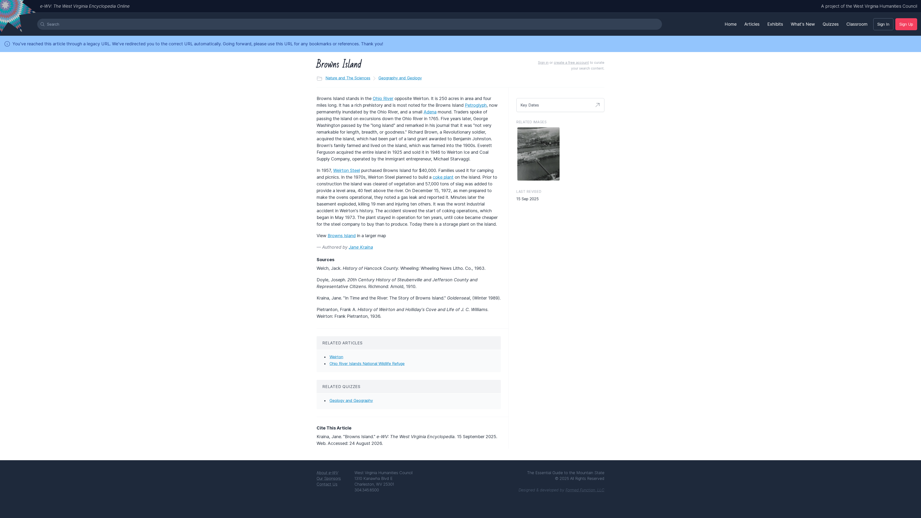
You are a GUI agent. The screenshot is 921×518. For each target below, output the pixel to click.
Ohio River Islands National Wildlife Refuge (367, 363)
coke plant (443, 177)
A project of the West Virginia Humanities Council (869, 6)
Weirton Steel (346, 170)
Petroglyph (476, 105)
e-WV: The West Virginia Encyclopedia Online (85, 6)
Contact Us (327, 484)
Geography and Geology (400, 78)
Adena (430, 111)
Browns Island (342, 235)
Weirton (336, 356)
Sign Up (906, 24)
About (327, 472)
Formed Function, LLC (585, 490)
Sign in (543, 62)
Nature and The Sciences (347, 78)
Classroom (857, 24)
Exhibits (775, 24)
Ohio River (383, 98)
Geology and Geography (351, 400)
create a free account (571, 62)
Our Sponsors (329, 478)
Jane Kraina (361, 247)
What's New (803, 24)
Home (731, 24)
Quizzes (831, 24)
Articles (752, 24)
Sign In (883, 24)
